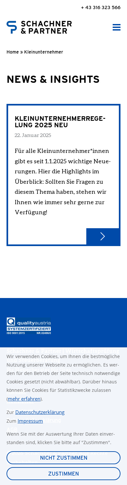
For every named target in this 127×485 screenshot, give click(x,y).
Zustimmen (63, 474)
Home (13, 52)
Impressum (30, 420)
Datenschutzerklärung (39, 412)
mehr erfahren (24, 398)
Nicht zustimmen (63, 458)
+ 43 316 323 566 (100, 7)
